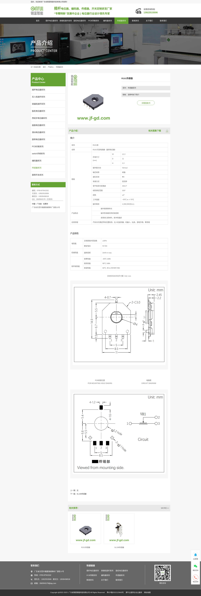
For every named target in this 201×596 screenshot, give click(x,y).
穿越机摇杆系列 (66, 21)
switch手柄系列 (38, 154)
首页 (37, 21)
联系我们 (163, 21)
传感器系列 (121, 21)
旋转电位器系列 (38, 139)
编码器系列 (107, 21)
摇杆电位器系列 (52, 21)
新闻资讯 (135, 21)
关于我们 (149, 21)
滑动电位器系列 (38, 132)
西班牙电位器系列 (39, 118)
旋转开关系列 (37, 175)
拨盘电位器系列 (38, 125)
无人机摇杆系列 (38, 97)
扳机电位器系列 (80, 21)
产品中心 (51, 67)
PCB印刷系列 (93, 21)
